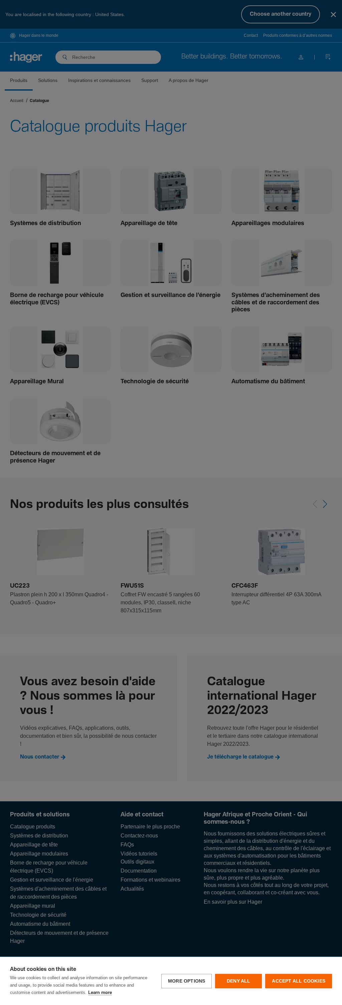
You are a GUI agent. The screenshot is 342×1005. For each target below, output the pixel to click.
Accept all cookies (298, 981)
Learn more (100, 993)
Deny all (238, 981)
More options (186, 981)
